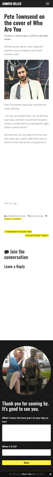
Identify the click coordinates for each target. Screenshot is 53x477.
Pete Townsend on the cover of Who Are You (24, 22)
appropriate (13, 216)
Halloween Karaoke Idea (18, 231)
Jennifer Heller (11, 4)
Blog (23, 216)
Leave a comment (12, 219)
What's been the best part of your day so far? (25, 419)
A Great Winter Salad (37, 235)
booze (34, 216)
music (41, 216)
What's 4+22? (10, 446)
